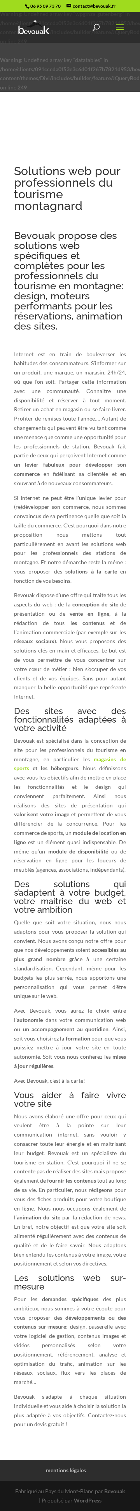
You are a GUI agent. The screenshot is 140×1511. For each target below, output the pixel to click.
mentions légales (66, 1470)
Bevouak (114, 1491)
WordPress (88, 1500)
